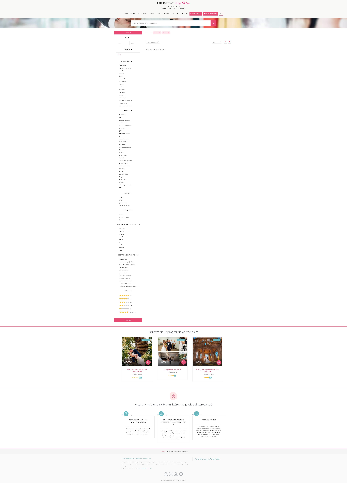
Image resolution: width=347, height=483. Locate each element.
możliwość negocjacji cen (126, 262)
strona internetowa (124, 205)
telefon (120, 197)
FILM (120, 117)
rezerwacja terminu (124, 283)
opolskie (121, 84)
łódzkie (120, 76)
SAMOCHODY (122, 141)
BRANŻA (127, 110)
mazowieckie (122, 81)
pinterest (121, 247)
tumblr (120, 245)
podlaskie (121, 89)
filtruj (128, 33)
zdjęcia (120, 214)
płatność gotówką (123, 270)
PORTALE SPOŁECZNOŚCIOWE (127, 224)
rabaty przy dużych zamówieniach (128, 286)
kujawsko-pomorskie (124, 68)
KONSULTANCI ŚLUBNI (124, 174)
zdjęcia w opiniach (124, 217)
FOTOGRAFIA (122, 114)
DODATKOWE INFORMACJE (127, 255)
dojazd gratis (122, 259)
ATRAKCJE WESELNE (124, 139)
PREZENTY (122, 168)
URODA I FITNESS (123, 155)
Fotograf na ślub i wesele (172, 370)
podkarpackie (122, 87)
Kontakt (145, 458)
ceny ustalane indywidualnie (126, 264)
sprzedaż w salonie (124, 278)
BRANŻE (151, 13)
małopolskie (122, 79)
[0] (225, 41)
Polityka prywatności (128, 458)
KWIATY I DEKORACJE (124, 133)
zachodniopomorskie (124, 105)
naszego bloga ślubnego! (145, 468)
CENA (127, 38)
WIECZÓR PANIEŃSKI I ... (125, 185)
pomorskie (121, 92)
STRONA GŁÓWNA (130, 13)
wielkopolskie (122, 103)
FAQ (150, 458)
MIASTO (127, 49)
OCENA (127, 291)
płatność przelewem (124, 275)
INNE (120, 187)
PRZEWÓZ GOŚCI (123, 163)
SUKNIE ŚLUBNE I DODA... (125, 125)
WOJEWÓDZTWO (127, 61)
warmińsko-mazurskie (125, 100)
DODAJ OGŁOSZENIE (211, 13)
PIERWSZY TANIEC (209, 420)
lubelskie (121, 70)
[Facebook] (166, 474)
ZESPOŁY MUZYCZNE (124, 120)
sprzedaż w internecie (125, 281)
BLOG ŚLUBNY (142, 13)
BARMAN (121, 150)
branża (165, 32)
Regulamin (138, 458)
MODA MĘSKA (123, 179)
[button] (221, 14)
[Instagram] (171, 474)
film (119, 220)
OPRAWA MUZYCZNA (124, 166)
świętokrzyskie (122, 97)
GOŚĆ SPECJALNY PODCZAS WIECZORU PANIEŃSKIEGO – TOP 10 (173, 422)
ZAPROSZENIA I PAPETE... (125, 160)
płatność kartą (122, 272)
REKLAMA (176, 13)
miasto (156, 32)
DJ (119, 136)
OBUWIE (121, 182)
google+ (121, 231)
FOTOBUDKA (122, 144)
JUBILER (121, 131)
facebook (121, 228)
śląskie (120, 95)
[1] (229, 41)
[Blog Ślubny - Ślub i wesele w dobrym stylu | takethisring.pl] (181, 474)
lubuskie (121, 73)
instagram (121, 234)
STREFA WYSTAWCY (163, 13)
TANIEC (121, 171)
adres (120, 200)
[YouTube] (176, 474)
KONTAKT (185, 13)
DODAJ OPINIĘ (195, 13)
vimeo (120, 239)
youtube (121, 237)
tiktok (120, 250)
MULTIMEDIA (127, 210)
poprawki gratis (123, 267)
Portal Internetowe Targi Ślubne (207, 459)
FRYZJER (121, 177)
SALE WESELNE (123, 123)
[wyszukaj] (213, 23)
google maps (122, 203)
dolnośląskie (122, 65)
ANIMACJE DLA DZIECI (125, 147)
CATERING (121, 152)
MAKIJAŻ (121, 158)
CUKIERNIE (122, 128)
